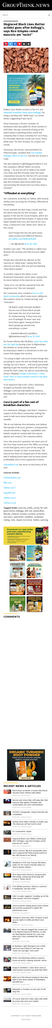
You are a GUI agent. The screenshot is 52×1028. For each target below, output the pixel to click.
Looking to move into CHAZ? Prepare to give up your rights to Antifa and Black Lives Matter (30, 920)
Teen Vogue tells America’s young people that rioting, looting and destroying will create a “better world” (29, 877)
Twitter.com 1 (10, 488)
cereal (36, 508)
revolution (38, 517)
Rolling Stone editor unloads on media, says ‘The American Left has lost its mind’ (30, 823)
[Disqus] (26, 651)
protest (32, 514)
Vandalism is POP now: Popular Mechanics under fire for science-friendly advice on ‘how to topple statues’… (29, 865)
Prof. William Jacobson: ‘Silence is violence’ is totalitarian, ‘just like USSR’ (29, 887)
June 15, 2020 (34, 336)
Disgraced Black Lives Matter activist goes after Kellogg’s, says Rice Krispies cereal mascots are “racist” (29, 841)
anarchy (22, 508)
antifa (29, 508)
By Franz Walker (27, 807)
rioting (7, 520)
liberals (7, 514)
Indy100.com (9, 493)
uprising (44, 520)
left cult (28, 511)
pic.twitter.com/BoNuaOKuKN (22, 239)
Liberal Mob (38, 511)
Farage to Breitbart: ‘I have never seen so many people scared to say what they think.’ (25, 376)
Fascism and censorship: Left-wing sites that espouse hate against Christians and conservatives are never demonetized (30, 802)
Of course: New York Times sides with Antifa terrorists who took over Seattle (29, 1000)
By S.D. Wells (26, 941)
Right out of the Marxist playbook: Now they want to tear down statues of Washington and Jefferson (30, 979)
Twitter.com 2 (10, 498)
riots (13, 520)
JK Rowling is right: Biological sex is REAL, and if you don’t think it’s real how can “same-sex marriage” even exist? (29, 948)
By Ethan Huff (26, 795)
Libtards (15, 514)
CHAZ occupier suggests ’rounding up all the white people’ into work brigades (30, 897)
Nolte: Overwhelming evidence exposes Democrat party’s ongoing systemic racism (29, 959)
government (9, 511)
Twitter (36, 520)
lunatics (24, 514)
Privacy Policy (26, 1019)
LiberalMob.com (11, 464)
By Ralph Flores (26, 846)
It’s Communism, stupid (21, 831)
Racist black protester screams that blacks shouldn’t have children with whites (29, 792)
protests (40, 514)
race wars (8, 517)
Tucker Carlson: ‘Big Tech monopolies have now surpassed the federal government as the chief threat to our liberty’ (29, 853)
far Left (43, 508)
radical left (18, 517)
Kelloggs (20, 511)
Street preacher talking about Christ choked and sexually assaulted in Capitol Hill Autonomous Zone (30, 908)
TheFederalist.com (12, 478)
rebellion (28, 517)
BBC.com (8, 483)
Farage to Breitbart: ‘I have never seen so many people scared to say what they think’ (30, 969)
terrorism (27, 520)
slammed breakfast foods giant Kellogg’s (23, 112)
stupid (19, 520)
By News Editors (27, 817)
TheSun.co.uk (10, 503)
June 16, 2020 (31, 244)
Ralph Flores (20, 39)
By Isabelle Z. (26, 913)
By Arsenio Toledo (27, 925)
